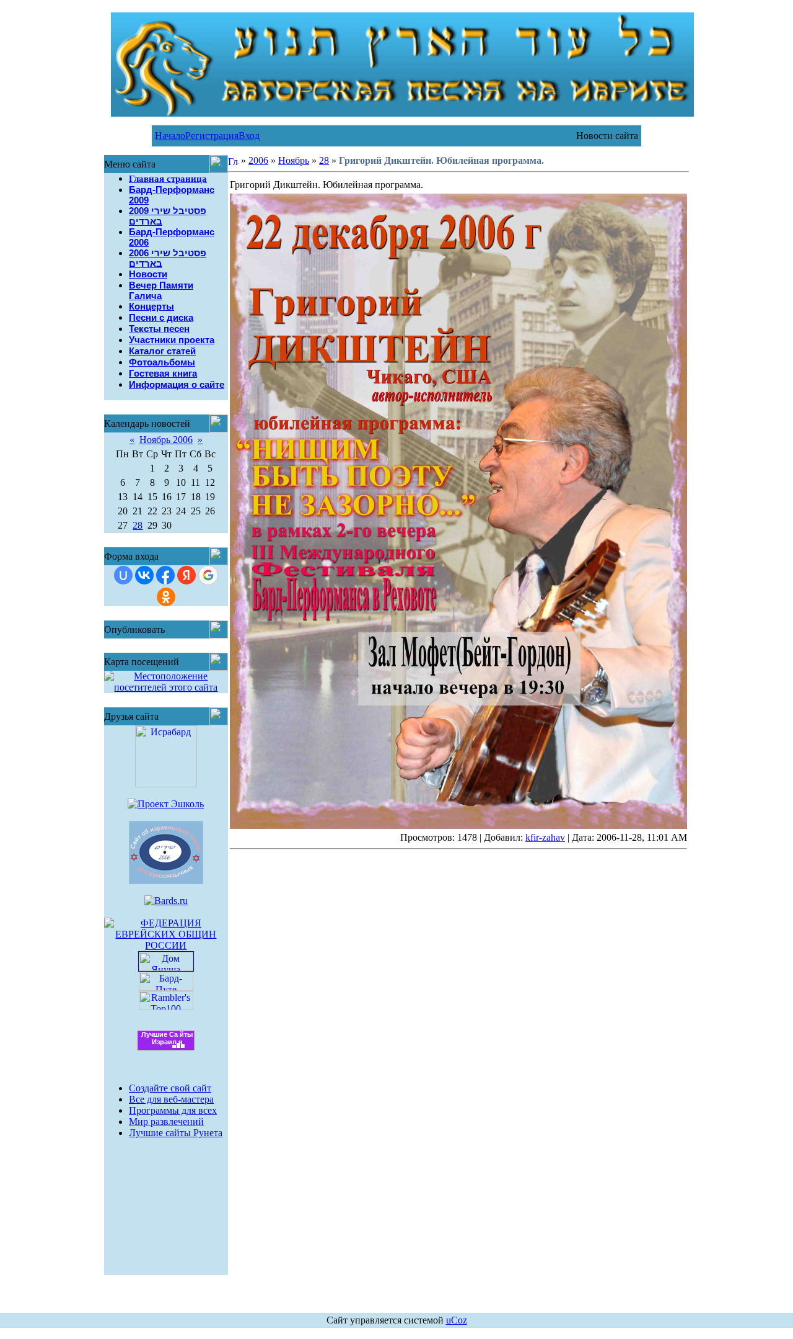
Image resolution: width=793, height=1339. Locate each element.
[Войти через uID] (123, 575)
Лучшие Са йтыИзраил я (167, 1038)
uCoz (456, 1320)
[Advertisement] (166, 1199)
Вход (249, 135)
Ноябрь (293, 160)
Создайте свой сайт (170, 1088)
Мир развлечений (166, 1121)
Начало (170, 135)
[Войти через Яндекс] (186, 575)
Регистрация (212, 135)
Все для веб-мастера (171, 1099)
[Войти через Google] (208, 575)
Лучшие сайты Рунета (175, 1132)
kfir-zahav (545, 837)
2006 (258, 160)
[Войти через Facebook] (165, 575)
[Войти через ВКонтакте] (144, 575)
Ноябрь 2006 (166, 439)
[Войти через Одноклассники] (166, 597)
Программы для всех (173, 1110)
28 (137, 525)
